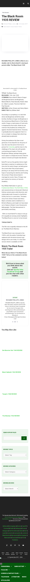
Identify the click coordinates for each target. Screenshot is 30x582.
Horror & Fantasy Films (10, 573)
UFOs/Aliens (5, 580)
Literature (15, 577)
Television (5, 577)
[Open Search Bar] (28, 4)
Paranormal (5, 566)
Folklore (4, 570)
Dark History (19, 566)
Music (24, 577)
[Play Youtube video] (15, 291)
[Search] (24, 438)
